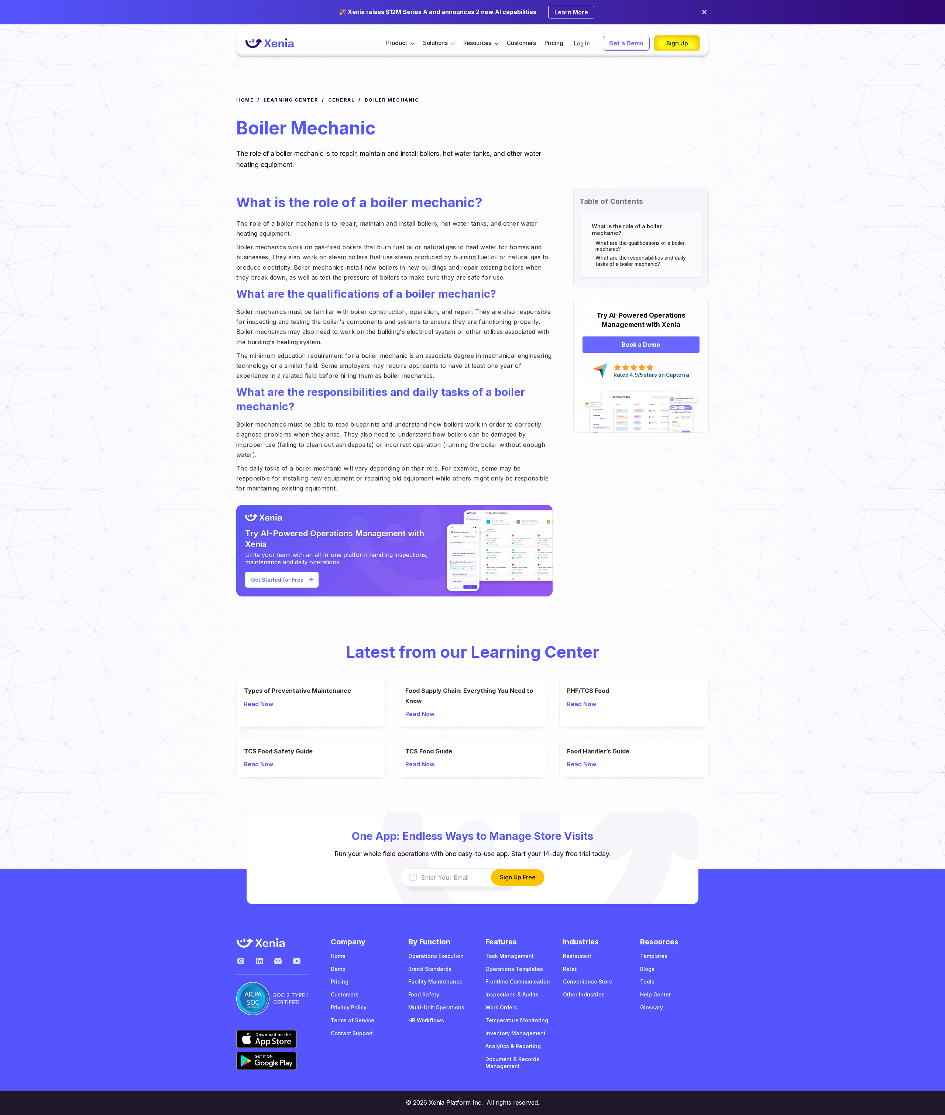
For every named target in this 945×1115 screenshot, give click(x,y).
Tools (647, 981)
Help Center (655, 994)
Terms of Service (352, 1020)
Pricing (553, 43)
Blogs (647, 969)
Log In (582, 43)
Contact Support (352, 1033)
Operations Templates (514, 969)
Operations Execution (436, 956)
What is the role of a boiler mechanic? (627, 229)
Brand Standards (429, 969)
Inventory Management (515, 1033)
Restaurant (577, 956)
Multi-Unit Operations (436, 1007)
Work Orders (501, 1007)
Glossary (651, 1007)
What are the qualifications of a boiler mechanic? (640, 246)
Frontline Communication (517, 981)
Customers (521, 43)
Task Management (509, 956)
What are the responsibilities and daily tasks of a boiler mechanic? (640, 261)
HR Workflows (426, 1020)
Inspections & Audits (512, 994)
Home (338, 956)
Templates (653, 956)
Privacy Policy (349, 1007)
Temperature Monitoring (516, 1020)
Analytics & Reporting (513, 1046)
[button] (400, 43)
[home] (269, 43)
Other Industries (584, 994)
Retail (570, 969)
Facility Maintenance (435, 981)
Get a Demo (626, 43)
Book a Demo (641, 344)
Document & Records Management (512, 1062)
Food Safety (423, 994)
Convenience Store (587, 981)
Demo (338, 969)
